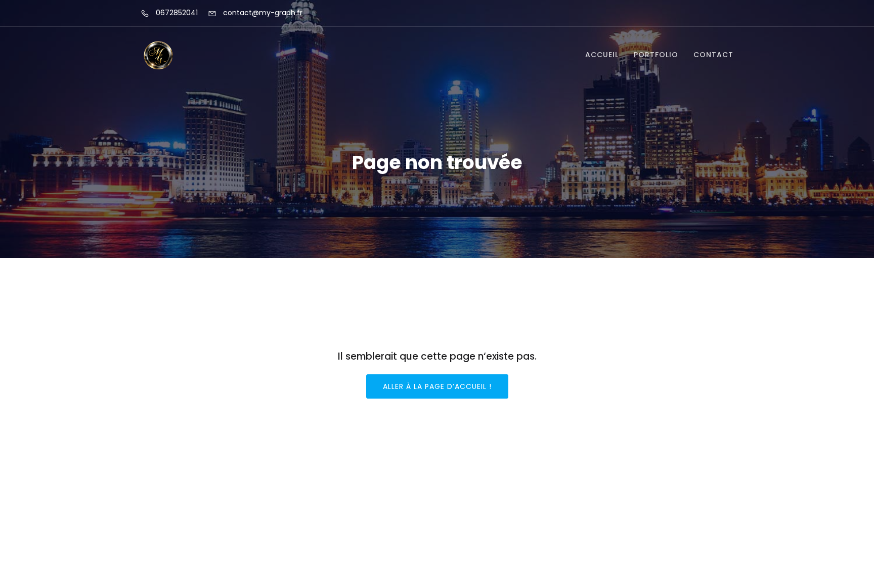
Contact (713, 55)
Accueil (602, 55)
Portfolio (656, 55)
